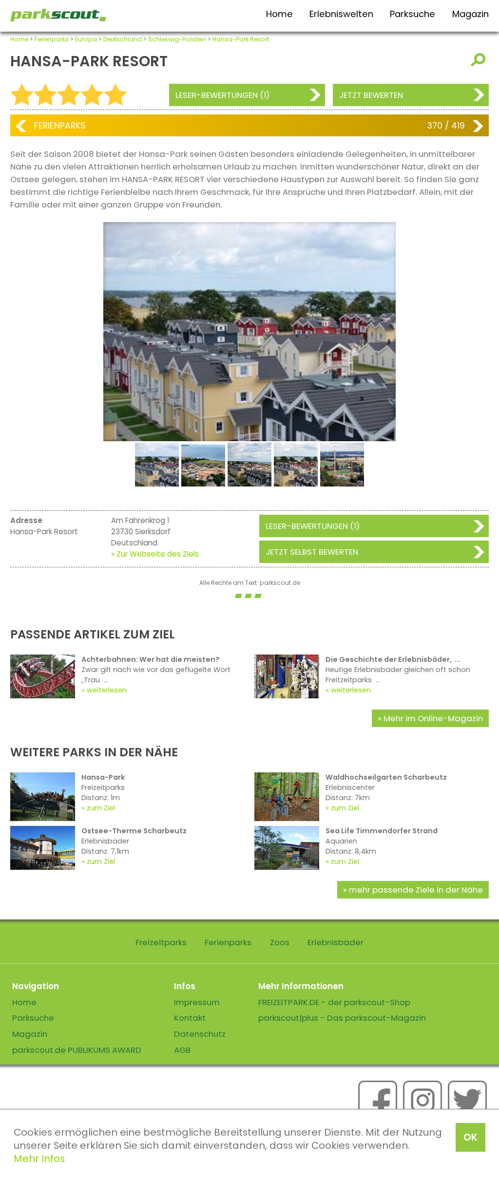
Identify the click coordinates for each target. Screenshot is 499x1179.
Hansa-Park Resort (240, 39)
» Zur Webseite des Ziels (155, 554)
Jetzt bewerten (371, 95)
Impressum (197, 1002)
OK (470, 1137)
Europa (86, 39)
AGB (182, 1050)
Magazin (470, 14)
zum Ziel (101, 808)
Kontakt (190, 1018)
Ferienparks (52, 39)
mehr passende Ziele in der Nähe (416, 890)
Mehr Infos (39, 1158)
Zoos (279, 942)
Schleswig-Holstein (177, 39)
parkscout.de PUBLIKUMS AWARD (76, 1050)
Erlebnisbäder (335, 942)
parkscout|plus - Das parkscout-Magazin (342, 1018)
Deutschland (122, 39)
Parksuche (412, 14)
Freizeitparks (161, 942)
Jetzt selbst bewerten (312, 552)
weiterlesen (107, 690)
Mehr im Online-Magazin (433, 718)
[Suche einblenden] (480, 59)
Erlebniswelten (341, 14)
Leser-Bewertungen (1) (222, 95)
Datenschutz (200, 1034)
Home (279, 14)
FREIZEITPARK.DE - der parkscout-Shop (334, 1002)
